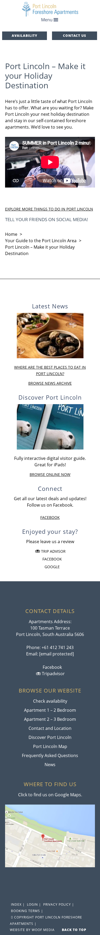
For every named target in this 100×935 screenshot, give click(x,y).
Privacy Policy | (58, 904)
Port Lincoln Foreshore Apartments (50, 9)
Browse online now (50, 474)
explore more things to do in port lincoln (49, 209)
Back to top (74, 930)
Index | (17, 904)
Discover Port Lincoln (50, 737)
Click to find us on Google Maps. (50, 795)
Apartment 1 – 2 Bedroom (50, 710)
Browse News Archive (50, 383)
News (50, 764)
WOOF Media (43, 930)
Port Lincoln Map (50, 746)
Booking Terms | (26, 911)
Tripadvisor (53, 674)
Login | (33, 904)
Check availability (50, 701)
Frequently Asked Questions (50, 755)
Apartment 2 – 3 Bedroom (50, 719)
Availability (24, 35)
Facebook (50, 517)
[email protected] (56, 654)
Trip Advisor (53, 551)
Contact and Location (50, 728)
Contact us (74, 35)
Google (51, 566)
